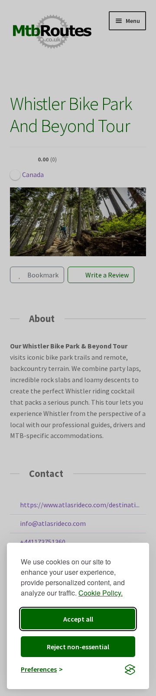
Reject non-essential (78, 646)
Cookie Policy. (100, 593)
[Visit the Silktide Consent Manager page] (130, 669)
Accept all (78, 619)
